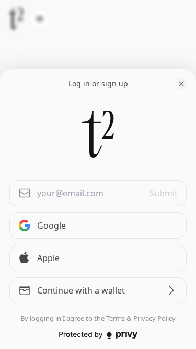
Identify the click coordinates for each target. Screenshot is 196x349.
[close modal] (181, 83)
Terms (115, 318)
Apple (48, 258)
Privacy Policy (154, 318)
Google (51, 225)
